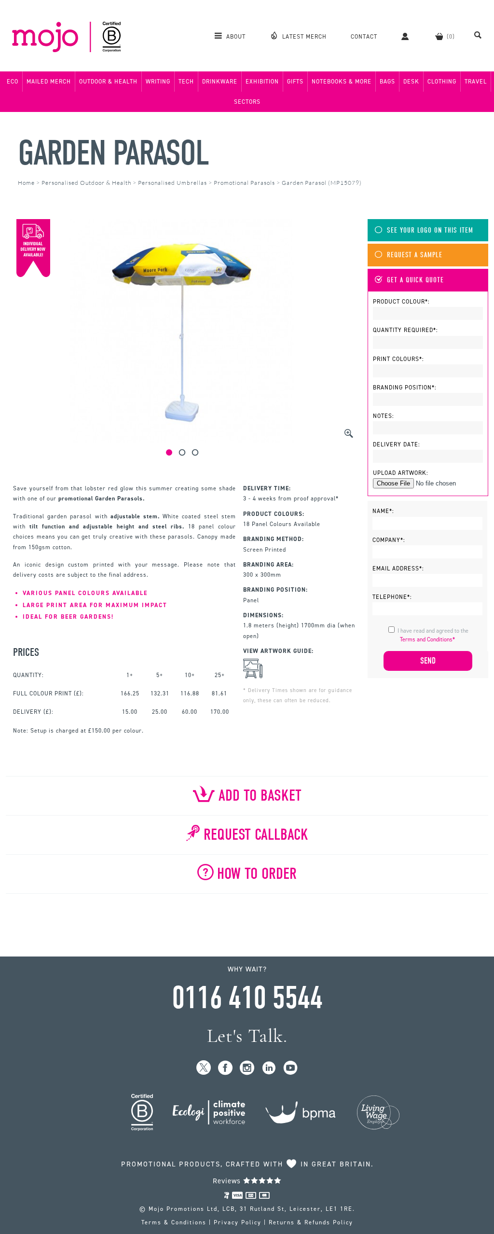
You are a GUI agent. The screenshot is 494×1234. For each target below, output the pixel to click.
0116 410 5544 (247, 998)
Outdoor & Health (108, 81)
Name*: (383, 511)
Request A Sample (414, 255)
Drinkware (219, 81)
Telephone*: (392, 597)
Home (26, 182)
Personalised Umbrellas (172, 182)
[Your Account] (406, 36)
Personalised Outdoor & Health (86, 182)
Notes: (383, 416)
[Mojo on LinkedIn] (268, 1068)
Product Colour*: (401, 301)
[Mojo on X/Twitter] (203, 1068)
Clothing (441, 81)
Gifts (295, 81)
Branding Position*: (405, 387)
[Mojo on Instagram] (247, 1068)
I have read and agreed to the (433, 635)
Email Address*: (398, 568)
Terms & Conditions (173, 1222)
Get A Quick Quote (415, 280)
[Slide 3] (195, 452)
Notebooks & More (341, 81)
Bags (387, 81)
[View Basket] (445, 36)
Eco (12, 81)
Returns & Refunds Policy (311, 1222)
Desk (411, 81)
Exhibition (262, 81)
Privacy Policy (237, 1222)
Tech (186, 81)
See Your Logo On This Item (430, 230)
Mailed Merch (49, 81)
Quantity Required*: (405, 330)
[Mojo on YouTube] (290, 1068)
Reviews (228, 1181)
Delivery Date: (396, 444)
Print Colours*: (398, 359)
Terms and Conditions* (427, 639)
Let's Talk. (247, 1036)
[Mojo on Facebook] (225, 1068)
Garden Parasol (113, 153)
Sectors (247, 102)
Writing (158, 81)
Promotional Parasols (244, 182)
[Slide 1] (169, 452)
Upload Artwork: (400, 473)
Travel (476, 81)
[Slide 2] (182, 452)
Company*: (388, 540)
